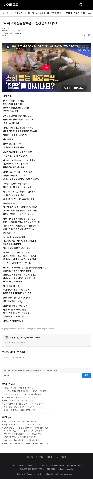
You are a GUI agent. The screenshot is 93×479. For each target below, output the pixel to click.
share (84, 35)
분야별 (69, 13)
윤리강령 (30, 457)
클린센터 (50, 457)
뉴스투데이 (41, 13)
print (89, 35)
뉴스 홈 (5, 13)
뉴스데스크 (29, 13)
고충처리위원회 (61, 457)
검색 (80, 4)
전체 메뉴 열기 (87, 4)
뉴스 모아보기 (16, 13)
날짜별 (84, 13)
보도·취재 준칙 (40, 457)
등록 (86, 375)
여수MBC (11, 5)
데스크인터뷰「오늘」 (55, 13)
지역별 (77, 13)
